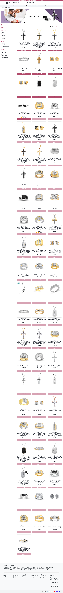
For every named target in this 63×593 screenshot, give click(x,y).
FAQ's (4, 577)
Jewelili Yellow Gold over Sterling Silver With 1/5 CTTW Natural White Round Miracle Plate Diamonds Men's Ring (23, 274)
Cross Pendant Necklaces (40, 567)
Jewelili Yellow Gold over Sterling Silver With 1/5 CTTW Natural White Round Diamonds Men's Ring (23, 434)
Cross (23, 577)
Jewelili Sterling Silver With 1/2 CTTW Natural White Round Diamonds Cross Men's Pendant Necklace (54, 365)
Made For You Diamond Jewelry (17, 570)
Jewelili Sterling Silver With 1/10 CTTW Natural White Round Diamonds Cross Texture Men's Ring (54, 114)
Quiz (41, 579)
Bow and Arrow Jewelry (34, 568)
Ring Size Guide (42, 577)
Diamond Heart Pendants (31, 567)
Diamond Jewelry (40, 569)
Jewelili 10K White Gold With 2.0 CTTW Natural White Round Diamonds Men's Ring (54, 159)
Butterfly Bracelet (42, 568)
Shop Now (19, 3)
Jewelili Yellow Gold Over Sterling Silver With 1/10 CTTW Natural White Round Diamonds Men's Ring (54, 183)
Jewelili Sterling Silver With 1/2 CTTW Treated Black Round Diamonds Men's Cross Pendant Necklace (24, 43)
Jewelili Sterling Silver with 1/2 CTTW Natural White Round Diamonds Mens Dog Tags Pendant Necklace (55, 457)
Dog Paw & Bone (25, 578)
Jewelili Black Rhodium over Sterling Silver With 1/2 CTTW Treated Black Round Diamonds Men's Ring (24, 505)
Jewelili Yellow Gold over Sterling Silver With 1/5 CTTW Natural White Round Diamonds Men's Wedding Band (39, 297)
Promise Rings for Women (16, 567)
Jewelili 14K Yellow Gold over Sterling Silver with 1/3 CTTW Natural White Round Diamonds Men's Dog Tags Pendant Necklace (55, 435)
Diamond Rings (15, 579)
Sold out (24, 142)
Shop (4, 7)
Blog (41, 576)
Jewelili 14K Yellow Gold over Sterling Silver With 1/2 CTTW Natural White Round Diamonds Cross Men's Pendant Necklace (54, 229)
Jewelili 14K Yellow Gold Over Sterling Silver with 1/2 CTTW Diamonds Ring (54, 527)
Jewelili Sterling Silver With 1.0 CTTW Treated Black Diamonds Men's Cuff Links (24, 114)
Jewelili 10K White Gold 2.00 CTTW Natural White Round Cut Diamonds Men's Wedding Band (39, 365)
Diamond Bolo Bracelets (16, 568)
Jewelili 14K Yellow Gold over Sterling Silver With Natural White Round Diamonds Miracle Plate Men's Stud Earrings (24, 91)
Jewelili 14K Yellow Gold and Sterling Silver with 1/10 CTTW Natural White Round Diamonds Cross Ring (24, 549)
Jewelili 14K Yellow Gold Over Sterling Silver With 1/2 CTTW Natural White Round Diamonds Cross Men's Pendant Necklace (39, 160)
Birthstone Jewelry (43, 575)
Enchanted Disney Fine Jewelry (48, 569)
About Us (4, 575)
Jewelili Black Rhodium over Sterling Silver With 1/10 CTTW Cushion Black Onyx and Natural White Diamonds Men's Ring (24, 206)
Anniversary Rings (16, 575)
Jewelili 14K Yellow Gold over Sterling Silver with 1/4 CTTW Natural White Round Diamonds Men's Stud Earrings (55, 251)
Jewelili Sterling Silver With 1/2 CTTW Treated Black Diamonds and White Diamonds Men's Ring (54, 481)
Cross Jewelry (48, 568)
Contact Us (4, 576)
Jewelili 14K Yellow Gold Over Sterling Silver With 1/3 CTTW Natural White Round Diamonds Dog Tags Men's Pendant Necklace (24, 137)
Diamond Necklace (16, 578)
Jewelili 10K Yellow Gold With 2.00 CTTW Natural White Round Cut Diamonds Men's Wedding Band (39, 183)
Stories (41, 578)
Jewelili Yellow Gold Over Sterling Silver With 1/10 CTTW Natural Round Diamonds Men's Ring (23, 411)
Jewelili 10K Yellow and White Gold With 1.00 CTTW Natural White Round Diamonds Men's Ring (39, 274)
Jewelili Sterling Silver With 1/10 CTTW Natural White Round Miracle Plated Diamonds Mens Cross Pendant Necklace (39, 342)
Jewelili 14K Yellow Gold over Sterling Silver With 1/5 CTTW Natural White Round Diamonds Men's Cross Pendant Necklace (39, 68)
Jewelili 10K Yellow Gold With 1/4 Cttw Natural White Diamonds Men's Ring (39, 320)
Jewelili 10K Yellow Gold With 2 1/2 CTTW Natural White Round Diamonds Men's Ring (39, 251)
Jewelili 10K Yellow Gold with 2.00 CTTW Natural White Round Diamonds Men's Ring (23, 365)
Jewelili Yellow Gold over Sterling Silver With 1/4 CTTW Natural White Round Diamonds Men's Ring (39, 481)
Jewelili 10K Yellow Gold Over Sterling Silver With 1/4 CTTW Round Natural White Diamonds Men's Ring (54, 274)
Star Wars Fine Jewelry (7, 570)
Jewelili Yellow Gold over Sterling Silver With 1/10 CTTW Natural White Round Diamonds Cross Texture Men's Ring (39, 114)
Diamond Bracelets (16, 576)
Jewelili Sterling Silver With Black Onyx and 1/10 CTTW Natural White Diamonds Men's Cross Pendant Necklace (54, 136)
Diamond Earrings (15, 577)
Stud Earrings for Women (49, 567)
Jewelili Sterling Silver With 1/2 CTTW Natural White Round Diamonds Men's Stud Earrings (54, 505)
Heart (23, 579)
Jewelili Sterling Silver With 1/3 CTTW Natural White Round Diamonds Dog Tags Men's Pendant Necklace (55, 388)
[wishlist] (50, 3)
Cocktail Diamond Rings (7, 567)
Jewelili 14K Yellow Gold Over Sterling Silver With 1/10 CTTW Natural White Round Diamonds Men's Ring (39, 206)
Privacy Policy (5, 579)
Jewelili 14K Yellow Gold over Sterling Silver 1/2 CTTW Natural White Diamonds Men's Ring (39, 228)
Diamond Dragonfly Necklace (32, 569)
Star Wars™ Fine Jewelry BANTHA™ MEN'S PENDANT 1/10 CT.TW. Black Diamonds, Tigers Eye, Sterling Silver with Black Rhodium (24, 297)
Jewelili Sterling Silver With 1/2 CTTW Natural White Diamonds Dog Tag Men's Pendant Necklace (54, 320)
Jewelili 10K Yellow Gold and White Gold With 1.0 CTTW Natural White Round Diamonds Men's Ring (54, 206)
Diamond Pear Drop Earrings (8, 569)
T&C (3, 584)
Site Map (4, 583)
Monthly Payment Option (7, 578)
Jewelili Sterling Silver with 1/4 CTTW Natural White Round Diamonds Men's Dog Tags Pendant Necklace (54, 91)
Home (2, 7)
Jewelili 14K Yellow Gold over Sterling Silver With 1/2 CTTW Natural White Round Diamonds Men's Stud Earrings (39, 411)
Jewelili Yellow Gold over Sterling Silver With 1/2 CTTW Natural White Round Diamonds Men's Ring (39, 434)
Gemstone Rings (23, 567)
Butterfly (23, 576)
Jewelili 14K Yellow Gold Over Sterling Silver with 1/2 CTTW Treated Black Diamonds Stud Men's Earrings (39, 136)
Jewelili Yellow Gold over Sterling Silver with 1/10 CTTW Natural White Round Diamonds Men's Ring (39, 527)
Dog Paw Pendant (24, 569)
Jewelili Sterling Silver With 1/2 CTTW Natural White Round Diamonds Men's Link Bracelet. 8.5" (23, 67)
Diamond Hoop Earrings (7, 568)
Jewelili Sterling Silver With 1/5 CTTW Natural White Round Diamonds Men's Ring (54, 297)
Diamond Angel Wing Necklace (25, 568)
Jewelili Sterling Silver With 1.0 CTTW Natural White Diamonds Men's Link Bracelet (24, 320)
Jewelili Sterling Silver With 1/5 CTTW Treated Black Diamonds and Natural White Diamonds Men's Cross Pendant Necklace (39, 388)
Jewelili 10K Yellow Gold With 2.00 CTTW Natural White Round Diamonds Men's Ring (54, 342)
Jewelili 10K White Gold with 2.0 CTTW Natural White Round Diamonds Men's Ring (23, 228)
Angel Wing (24, 575)
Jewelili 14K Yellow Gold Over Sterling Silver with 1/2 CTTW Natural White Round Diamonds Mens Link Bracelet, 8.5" (39, 457)
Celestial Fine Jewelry (17, 569)
